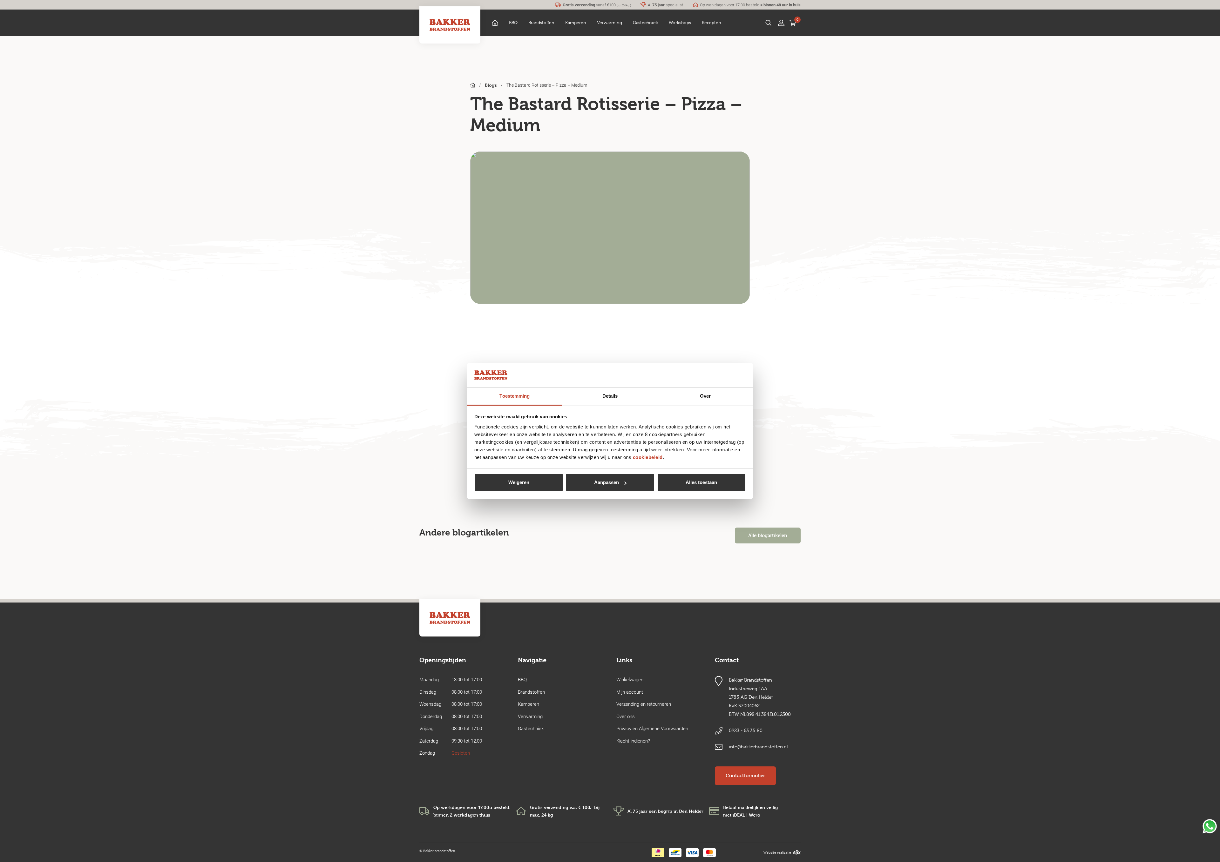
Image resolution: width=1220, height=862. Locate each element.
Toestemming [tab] (514, 396)
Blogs (491, 85)
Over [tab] (705, 396)
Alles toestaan (701, 482)
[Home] (495, 22)
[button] (513, 22)
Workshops (680, 22)
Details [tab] (610, 396)
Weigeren (518, 482)
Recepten (711, 22)
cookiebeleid (648, 457)
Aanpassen (606, 482)
